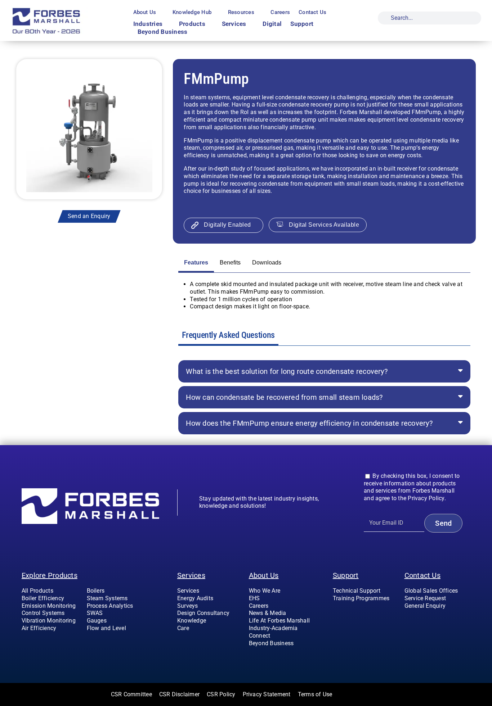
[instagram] (418, 620)
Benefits (230, 262)
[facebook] (406, 620)
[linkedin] (441, 620)
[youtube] (430, 620)
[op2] (62, 9)
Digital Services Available (324, 225)
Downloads (266, 262)
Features (196, 262)
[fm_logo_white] (90, 491)
